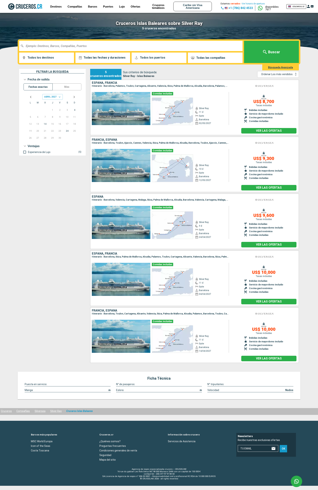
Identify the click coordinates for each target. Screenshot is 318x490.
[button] (274, 8)
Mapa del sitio (107, 459)
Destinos (56, 6)
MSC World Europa (41, 441)
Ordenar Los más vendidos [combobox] (277, 74)
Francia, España (104, 139)
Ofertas (135, 6)
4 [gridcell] (74, 110)
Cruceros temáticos (158, 6)
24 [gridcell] (67, 131)
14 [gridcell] (45, 124)
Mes (66, 86)
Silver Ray (56, 411)
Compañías (23, 411)
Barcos (92, 6)
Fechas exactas (38, 86)
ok (283, 448)
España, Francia (104, 82)
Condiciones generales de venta (118, 450)
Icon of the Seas (40, 445)
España (97, 196)
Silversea (40, 411)
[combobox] (132, 45)
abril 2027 (50, 96)
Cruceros (6, 411)
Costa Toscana (40, 450)
